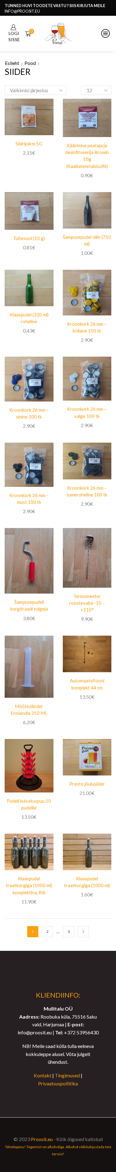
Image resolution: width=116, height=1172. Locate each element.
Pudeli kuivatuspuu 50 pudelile (29, 804)
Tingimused (67, 1075)
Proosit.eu (42, 1139)
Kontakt (42, 1075)
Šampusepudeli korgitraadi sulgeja (29, 605)
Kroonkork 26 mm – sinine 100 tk (29, 413)
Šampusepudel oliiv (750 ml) (87, 240)
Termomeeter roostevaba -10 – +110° (87, 602)
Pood (30, 63)
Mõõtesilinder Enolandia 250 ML (29, 709)
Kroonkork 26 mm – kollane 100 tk (87, 327)
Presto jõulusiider (87, 784)
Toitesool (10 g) (29, 238)
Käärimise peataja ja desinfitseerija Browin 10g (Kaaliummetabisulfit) (87, 156)
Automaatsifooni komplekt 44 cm (87, 684)
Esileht (12, 63)
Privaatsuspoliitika (58, 1083)
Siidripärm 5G (28, 143)
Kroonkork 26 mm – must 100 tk (29, 498)
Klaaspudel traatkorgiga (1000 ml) (87, 882)
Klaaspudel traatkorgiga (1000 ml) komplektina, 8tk (29, 885)
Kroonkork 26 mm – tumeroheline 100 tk (87, 491)
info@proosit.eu (22, 11)
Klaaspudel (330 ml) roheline (29, 318)
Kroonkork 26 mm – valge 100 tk (87, 412)
